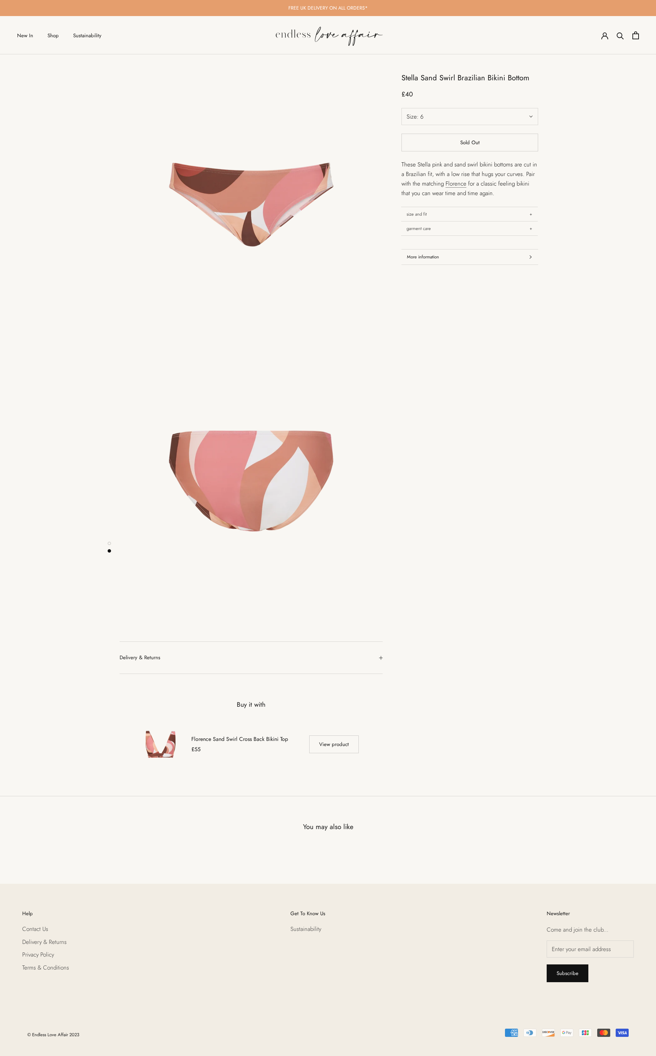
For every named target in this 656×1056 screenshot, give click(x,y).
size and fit (417, 214)
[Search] (620, 35)
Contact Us (35, 929)
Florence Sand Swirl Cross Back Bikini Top (239, 739)
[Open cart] (635, 35)
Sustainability (87, 35)
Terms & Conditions (45, 967)
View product (334, 744)
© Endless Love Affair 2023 (53, 1034)
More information (423, 257)
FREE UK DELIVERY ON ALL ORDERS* (328, 7)
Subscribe (567, 973)
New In (25, 35)
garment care (419, 228)
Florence (456, 183)
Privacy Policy (38, 954)
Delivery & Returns (140, 657)
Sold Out (470, 142)
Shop (53, 35)
